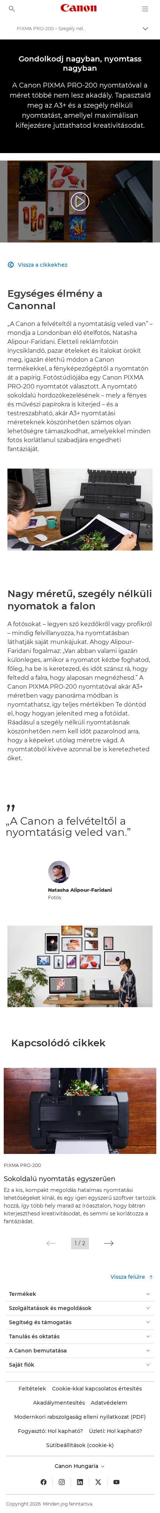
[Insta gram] (62, 1482)
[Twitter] (98, 1482)
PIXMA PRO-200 (22, 1165)
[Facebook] (44, 1482)
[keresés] (12, 9)
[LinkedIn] (80, 1482)
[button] (51, 1243)
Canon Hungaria (77, 1466)
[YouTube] (116, 1482)
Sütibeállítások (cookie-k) (80, 1445)
